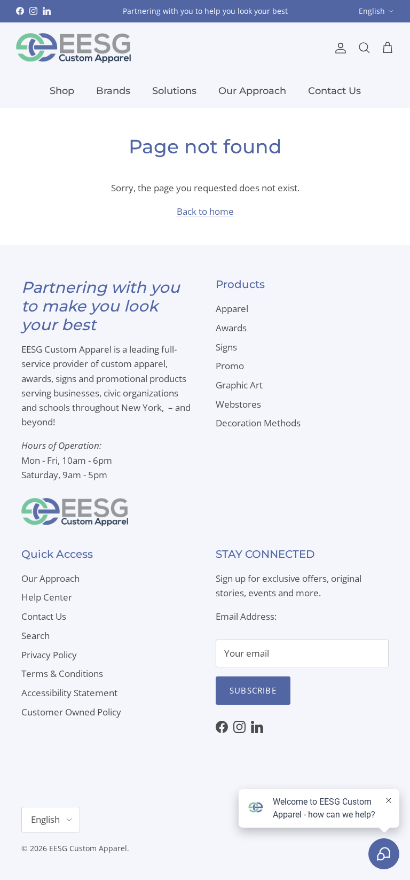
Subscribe (253, 690)
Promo (230, 366)
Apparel (232, 308)
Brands (113, 91)
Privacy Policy (49, 655)
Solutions (174, 91)
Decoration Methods (258, 423)
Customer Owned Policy (71, 712)
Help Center (46, 597)
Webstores (238, 404)
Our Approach (252, 91)
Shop (62, 91)
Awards (231, 328)
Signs (226, 347)
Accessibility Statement (69, 693)
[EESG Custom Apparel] (73, 48)
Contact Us (334, 91)
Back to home (205, 211)
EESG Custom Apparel (88, 848)
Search (35, 635)
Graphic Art (239, 385)
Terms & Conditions (62, 673)
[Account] (338, 48)
